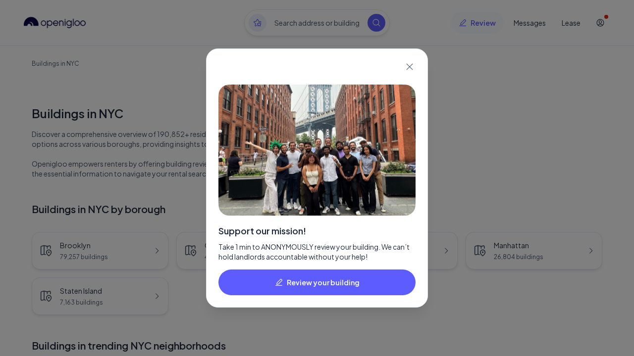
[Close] (410, 67)
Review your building (323, 282)
